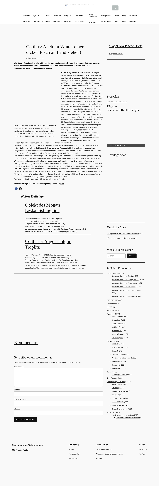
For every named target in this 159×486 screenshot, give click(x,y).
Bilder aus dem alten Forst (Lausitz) (125, 280)
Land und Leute (118, 402)
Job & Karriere (117, 324)
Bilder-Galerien (117, 384)
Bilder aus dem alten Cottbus (123, 276)
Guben (114, 351)
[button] (16, 188)
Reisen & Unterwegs (119, 409)
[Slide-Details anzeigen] (126, 129)
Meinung (110, 307)
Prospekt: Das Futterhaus (117, 102)
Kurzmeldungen (118, 354)
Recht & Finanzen (118, 334)
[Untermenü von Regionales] (42, 15)
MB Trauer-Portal (20, 450)
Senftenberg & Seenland (121, 358)
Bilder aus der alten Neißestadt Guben (126, 290)
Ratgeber (110, 314)
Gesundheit (116, 320)
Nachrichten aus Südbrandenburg (28, 445)
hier (62, 184)
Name (17, 390)
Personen (110, 310)
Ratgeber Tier (117, 331)
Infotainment (116, 395)
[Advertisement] (79, 32)
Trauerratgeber (117, 338)
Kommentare (26, 342)
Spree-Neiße (117, 361)
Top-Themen (112, 378)
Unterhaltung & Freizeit (116, 382)
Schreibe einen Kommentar (33, 357)
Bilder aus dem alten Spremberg (124, 287)
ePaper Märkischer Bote (125, 46)
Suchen (132, 256)
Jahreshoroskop (118, 398)
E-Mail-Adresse (21, 399)
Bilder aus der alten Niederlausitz (124, 296)
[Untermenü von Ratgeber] (73, 15)
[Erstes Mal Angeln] (58, 308)
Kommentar (19, 367)
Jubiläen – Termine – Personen (128, 418)
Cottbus (40, 58)
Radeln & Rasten (118, 405)
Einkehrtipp (116, 388)
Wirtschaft (111, 412)
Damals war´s (112, 273)
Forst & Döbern (117, 347)
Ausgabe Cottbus (116, 54)
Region (109, 341)
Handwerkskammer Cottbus (123, 415)
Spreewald (116, 365)
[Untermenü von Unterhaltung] (86, 15)
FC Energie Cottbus (119, 375)
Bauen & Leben (117, 316)
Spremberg (116, 368)
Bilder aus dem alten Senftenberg (124, 283)
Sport (109, 372)
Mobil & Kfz (116, 327)
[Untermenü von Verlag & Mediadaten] (99, 15)
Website (17, 409)
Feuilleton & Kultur (118, 391)
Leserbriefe (111, 303)
